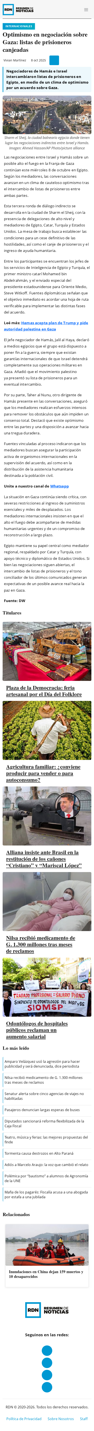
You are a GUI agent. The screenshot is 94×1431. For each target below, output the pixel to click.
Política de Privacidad (24, 1418)
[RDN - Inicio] (20, 9)
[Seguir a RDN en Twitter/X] (47, 1375)
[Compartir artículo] (54, 60)
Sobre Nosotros (61, 1418)
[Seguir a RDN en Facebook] (47, 1350)
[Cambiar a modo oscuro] (70, 9)
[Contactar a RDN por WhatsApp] (47, 1387)
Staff (84, 1418)
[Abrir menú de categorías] (86, 9)
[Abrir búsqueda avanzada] (76, 9)
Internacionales (18, 26)
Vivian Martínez (14, 60)
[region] (47, 1256)
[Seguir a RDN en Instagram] (47, 1363)
